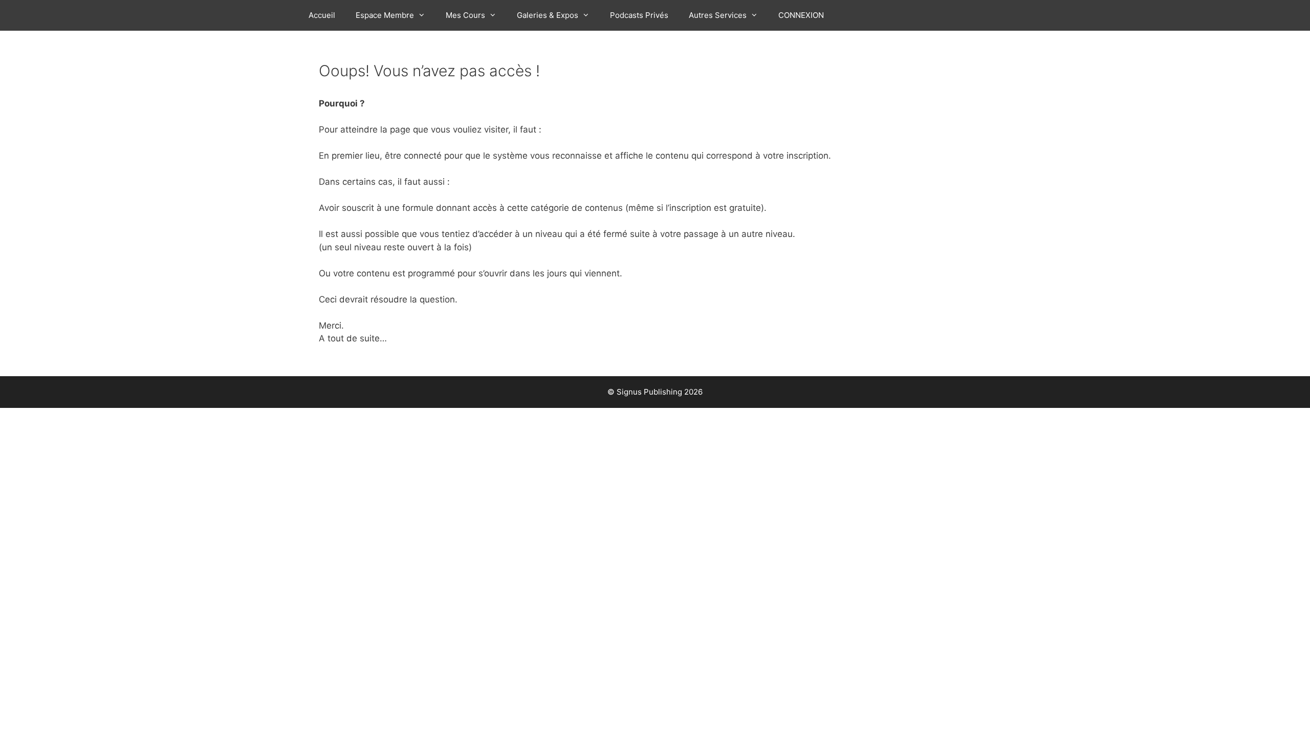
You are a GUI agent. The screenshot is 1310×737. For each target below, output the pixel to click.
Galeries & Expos (547, 15)
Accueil (322, 15)
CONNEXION (801, 15)
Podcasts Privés (639, 15)
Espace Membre (385, 15)
